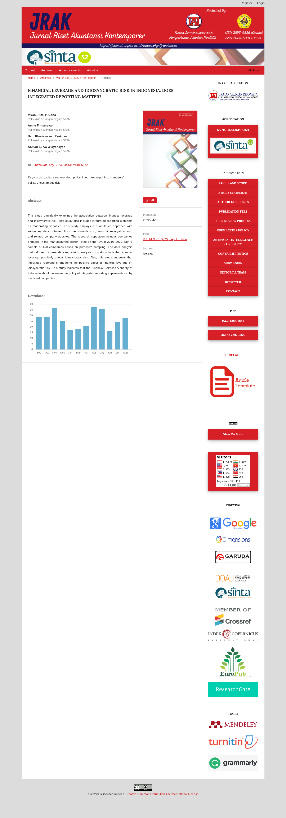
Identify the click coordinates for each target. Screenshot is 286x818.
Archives (47, 70)
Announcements (70, 70)
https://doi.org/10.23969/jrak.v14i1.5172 (61, 164)
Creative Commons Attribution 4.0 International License (161, 794)
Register (246, 3)
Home (31, 77)
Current (30, 70)
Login (260, 3)
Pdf (151, 200)
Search (256, 70)
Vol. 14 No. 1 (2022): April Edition (76, 77)
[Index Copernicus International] (233, 640)
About (91, 70)
